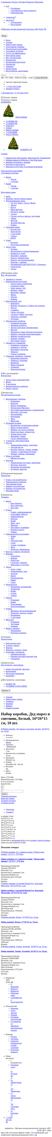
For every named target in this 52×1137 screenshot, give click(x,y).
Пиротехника (11, 69)
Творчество (10, 64)
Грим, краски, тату (18, 288)
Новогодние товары (14, 45)
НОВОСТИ (10, 684)
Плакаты (14, 352)
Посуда (14, 308)
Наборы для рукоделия (15, 486)
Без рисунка (16, 229)
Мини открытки (17, 365)
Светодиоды (16, 267)
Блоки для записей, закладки (18, 669)
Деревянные (16, 631)
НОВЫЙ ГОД (26, 150)
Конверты (15, 363)
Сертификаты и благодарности (23, 11)
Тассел (13, 269)
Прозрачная (15, 615)
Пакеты (9, 598)
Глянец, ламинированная (21, 512)
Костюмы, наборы (18, 292)
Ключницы (15, 401)
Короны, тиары (17, 290)
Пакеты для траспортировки (22, 260)
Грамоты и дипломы (19, 360)
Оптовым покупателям (16, 1018)
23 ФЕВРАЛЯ (11, 124)
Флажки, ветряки (18, 339)
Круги (13, 207)
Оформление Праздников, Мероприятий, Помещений (28, 158)
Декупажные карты (14, 484)
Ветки (8, 382)
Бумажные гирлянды (19, 345)
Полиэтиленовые (18, 606)
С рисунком (15, 234)
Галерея (9, 42)
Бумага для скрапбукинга (16, 480)
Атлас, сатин (16, 569)
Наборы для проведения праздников (26, 334)
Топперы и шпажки (19, 317)
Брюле (8, 177)
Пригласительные (18, 369)
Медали (14, 330)
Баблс (8, 196)
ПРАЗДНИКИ (21, 117)
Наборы (14, 558)
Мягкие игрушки (18, 458)
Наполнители (11, 584)
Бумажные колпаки (19, 323)
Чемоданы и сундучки (20, 565)
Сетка (13, 543)
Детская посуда (17, 447)
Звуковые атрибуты (19, 325)
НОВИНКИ (6, 102)
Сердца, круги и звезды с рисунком (25, 216)
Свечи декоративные (19, 438)
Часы (13, 419)
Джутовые (15, 624)
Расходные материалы (20, 245)
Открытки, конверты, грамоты (18, 356)
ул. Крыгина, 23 (15, 1113)
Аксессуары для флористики (18, 380)
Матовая (14, 525)
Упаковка (10, 66)
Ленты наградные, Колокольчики (24, 328)
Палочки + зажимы (18, 262)
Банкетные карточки (19, 358)
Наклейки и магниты (19, 349)
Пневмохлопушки (18, 654)
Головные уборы (17, 286)
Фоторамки (15, 417)
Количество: (6, 784)
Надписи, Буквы (17, 212)
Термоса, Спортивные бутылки (23, 452)
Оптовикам (15, 8)
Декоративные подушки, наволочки (25, 463)
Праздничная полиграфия (16, 49)
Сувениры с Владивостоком (17, 441)
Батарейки (10, 676)
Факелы (9, 648)
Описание (10, 809)
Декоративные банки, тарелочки (24, 445)
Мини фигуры (16, 210)
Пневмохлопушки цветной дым (24, 656)
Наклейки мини (12, 491)
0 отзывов (9, 737)
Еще (7, 6)
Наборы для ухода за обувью (22, 430)
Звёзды (13, 205)
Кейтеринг (15, 303)
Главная (9, 697)
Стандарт (14, 182)
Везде (8, 40)
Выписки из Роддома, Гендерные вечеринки (24, 167)
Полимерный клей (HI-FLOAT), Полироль (28, 264)
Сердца (14, 214)
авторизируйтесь (19, 840)
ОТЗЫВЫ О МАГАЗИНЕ (16, 686)
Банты (8, 501)
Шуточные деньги (18, 341)
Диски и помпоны (18, 354)
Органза (14, 574)
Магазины (39, 2)
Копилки (14, 403)
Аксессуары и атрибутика (21, 284)
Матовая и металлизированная (23, 611)
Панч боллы (16, 231)
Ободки (14, 297)
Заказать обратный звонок (16, 82)
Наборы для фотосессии (20, 336)
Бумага (9, 510)
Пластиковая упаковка (15, 47)
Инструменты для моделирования (25, 251)
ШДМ (13, 238)
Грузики (14, 249)
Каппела (14, 519)
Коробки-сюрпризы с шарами (18, 162)
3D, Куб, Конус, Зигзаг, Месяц (23, 203)
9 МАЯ (9, 128)
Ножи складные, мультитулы (22, 432)
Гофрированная (17, 516)
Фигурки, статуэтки (19, 412)
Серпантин (15, 659)
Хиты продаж (14, 1012)
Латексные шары (13, 227)
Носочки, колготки (18, 465)
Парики (14, 299)
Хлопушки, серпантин (15, 652)
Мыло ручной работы (20, 427)
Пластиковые (16, 604)
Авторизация (16, 22)
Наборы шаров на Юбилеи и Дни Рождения (24, 160)
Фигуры (14, 221)
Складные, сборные (19, 563)
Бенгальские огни (13, 643)
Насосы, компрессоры (20, 258)
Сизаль (13, 593)
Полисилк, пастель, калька (22, 613)
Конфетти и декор (18, 253)
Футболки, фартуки (19, 469)
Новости (14, 989)
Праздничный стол (14, 301)
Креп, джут (15, 523)
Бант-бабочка (16, 503)
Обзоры (14, 1015)
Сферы (13, 218)
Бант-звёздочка (17, 506)
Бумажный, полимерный (21, 587)
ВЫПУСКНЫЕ (12, 130)
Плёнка (9, 609)
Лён (12, 538)
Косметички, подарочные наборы (24, 425)
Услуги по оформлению (15, 53)
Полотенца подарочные (20, 467)
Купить (4, 794)
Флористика (11, 60)
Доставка (22, 2)
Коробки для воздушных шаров (19, 199)
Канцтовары (11, 671)
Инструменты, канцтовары (17, 71)
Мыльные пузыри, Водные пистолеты (26, 332)
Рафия (13, 580)
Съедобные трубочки (14, 51)
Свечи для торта (17, 312)
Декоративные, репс (19, 571)
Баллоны (14, 242)
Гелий (8, 240)
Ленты (8, 567)
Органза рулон (17, 541)
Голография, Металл (19, 514)
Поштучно (15, 560)
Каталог (10, 100)
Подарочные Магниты (20, 408)
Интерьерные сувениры (16, 399)
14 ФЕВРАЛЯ (11, 121)
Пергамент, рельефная (20, 527)
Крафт (8, 184)
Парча (13, 576)
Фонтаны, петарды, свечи (16, 650)
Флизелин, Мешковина (20, 549)
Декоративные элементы (16, 482)
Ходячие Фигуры (18, 223)
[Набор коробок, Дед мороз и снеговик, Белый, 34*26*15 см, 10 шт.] (26, 731)
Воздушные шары (13, 55)
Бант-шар (14, 508)
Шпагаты (10, 620)
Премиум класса (17, 530)
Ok (35, 1135)
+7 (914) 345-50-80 (9, 1120)
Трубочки (15, 319)
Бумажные (15, 600)
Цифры (14, 225)
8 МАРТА (10, 126)
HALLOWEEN (12, 134)
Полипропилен (17, 578)
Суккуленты (11, 384)
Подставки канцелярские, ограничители (27, 410)
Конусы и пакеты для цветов (18, 552)
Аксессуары (11, 247)
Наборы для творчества (15, 488)
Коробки (9, 554)
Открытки (15, 367)
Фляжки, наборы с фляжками (23, 454)
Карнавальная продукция (16, 281)
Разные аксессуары (18, 434)
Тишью (14, 532)
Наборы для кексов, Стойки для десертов (28, 306)
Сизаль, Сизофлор (18, 545)
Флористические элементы (17, 386)
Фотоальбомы (16, 414)
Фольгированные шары (15, 201)
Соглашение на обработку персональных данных (16, 1025)
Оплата (15, 2)
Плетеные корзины (18, 633)
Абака (13, 536)
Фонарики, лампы (18, 436)
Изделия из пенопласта (15, 164)
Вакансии (30, 2)
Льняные (14, 626)
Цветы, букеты (12, 388)
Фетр (13, 547)
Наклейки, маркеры (19, 256)
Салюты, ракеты (12, 645)
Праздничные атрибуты (15, 321)
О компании (6, 2)
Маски (13, 295)
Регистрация (16, 25)
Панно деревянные (18, 406)
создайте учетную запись (40, 840)
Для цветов (15, 556)
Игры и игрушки (13, 456)
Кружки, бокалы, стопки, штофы (24, 449)
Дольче (13, 179)
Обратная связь (17, 13)
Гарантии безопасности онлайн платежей (16, 1044)
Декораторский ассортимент (17, 534)
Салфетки (15, 310)
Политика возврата (15, 1051)
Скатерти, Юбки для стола (22, 314)
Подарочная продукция (15, 62)
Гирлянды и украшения (15, 343)
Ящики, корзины (13, 628)
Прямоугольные (12, 708)
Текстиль (9, 460)
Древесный (15, 589)
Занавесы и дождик (14, 279)
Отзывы (10, 812)
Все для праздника (13, 58)
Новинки (14, 1008)
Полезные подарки (13, 423)
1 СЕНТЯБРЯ (11, 132)
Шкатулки (15, 421)
